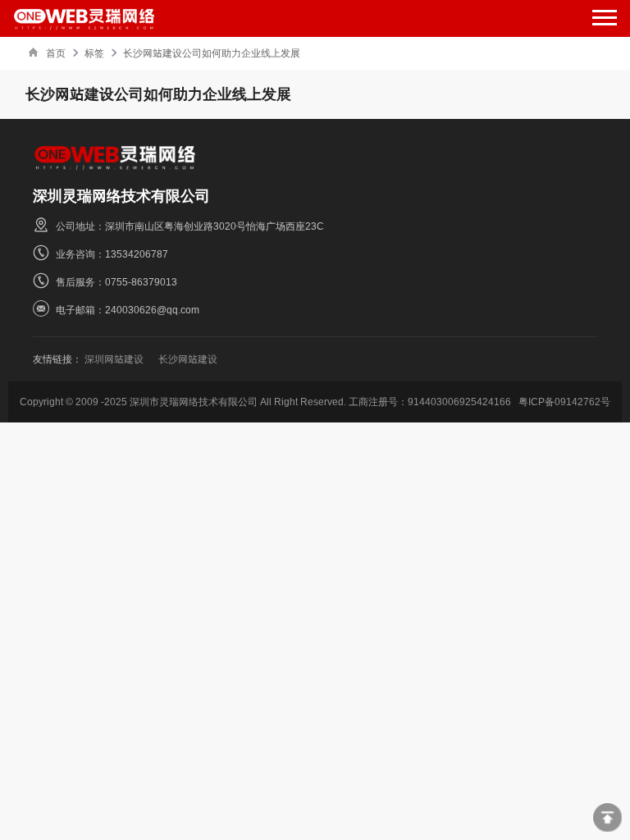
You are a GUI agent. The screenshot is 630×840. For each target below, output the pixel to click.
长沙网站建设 (187, 359)
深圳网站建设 (114, 359)
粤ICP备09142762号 (564, 402)
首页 (56, 53)
